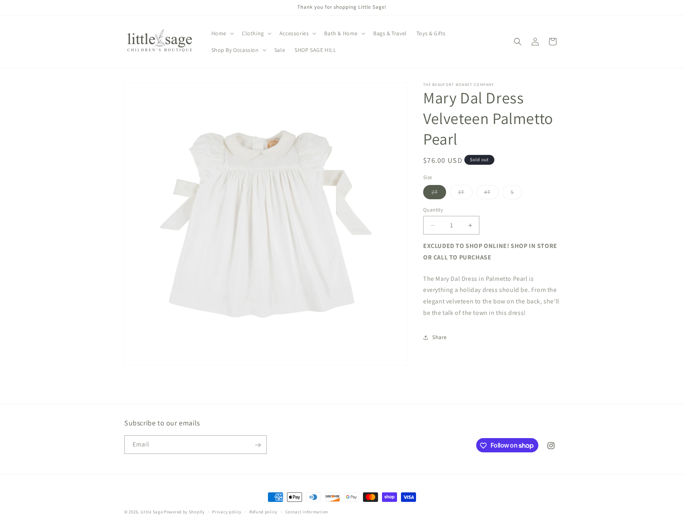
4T (491, 193)
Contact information (306, 511)
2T (438, 193)
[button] (222, 33)
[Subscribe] (257, 445)
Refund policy (263, 511)
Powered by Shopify (184, 512)
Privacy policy (226, 511)
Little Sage (152, 512)
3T (465, 193)
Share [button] (439, 337)
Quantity (433, 209)
